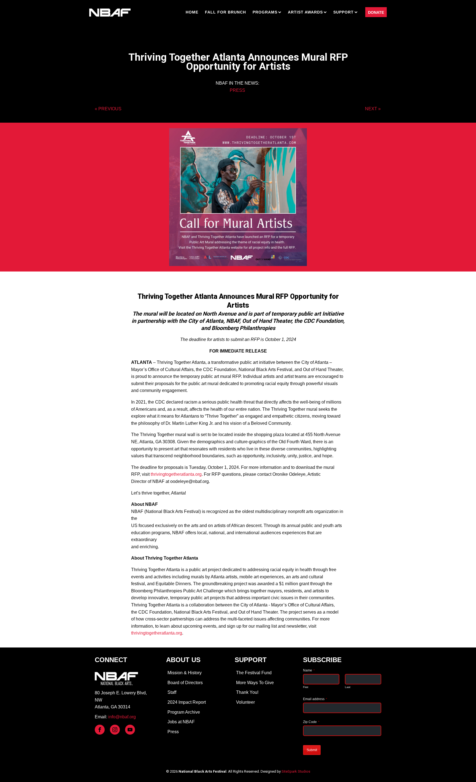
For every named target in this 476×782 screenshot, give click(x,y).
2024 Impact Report (186, 702)
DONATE (376, 12)
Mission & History (184, 672)
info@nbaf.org (122, 716)
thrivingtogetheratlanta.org (176, 474)
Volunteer (245, 702)
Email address (315, 699)
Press (173, 731)
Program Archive (183, 712)
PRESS (237, 90)
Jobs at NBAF (181, 721)
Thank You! (247, 692)
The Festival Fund (254, 672)
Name (309, 670)
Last (347, 687)
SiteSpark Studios (296, 771)
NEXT (371, 108)
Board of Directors (185, 682)
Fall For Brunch (225, 12)
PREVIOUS (109, 108)
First (305, 687)
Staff (171, 692)
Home (192, 12)
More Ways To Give (255, 682)
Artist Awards (305, 12)
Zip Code (311, 722)
